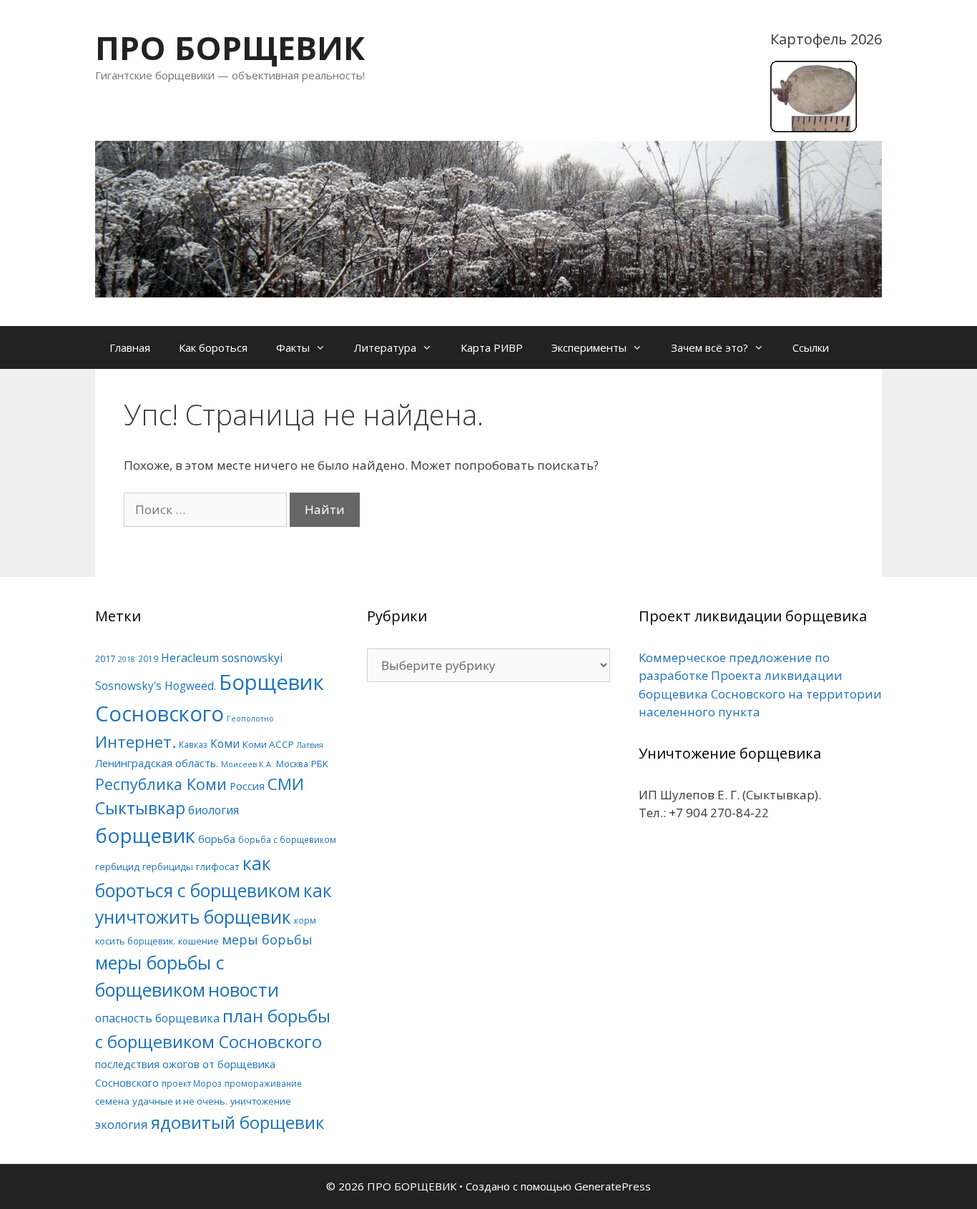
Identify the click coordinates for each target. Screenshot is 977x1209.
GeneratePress (612, 1186)
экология (121, 1124)
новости (243, 989)
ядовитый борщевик (238, 1122)
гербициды (167, 866)
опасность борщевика (157, 1018)
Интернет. (135, 742)
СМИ (285, 784)
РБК (319, 763)
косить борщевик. (135, 940)
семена (112, 1101)
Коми (225, 743)
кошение (198, 940)
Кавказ (193, 744)
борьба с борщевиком (287, 839)
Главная (129, 347)
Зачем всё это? (709, 347)
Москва (292, 763)
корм (305, 920)
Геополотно (250, 719)
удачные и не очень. (179, 1101)
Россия (247, 786)
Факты (293, 347)
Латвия (310, 745)
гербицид (117, 866)
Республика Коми (161, 784)
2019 (148, 658)
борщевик (145, 835)
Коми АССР (268, 744)
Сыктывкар (140, 807)
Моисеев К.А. (247, 764)
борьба (216, 839)
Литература (385, 347)
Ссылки (810, 347)
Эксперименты (589, 347)
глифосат (218, 866)
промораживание (263, 1083)
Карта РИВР (492, 347)
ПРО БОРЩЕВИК (230, 47)
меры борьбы (267, 939)
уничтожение (260, 1101)
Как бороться (213, 347)
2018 (126, 659)
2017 (105, 658)
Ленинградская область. (156, 763)
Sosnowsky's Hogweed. (155, 686)
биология (213, 810)
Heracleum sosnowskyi (222, 658)
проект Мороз (192, 1083)
